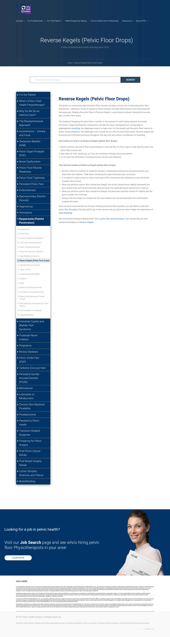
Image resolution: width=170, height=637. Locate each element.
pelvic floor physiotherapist (113, 219)
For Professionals (35, 21)
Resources (127, 21)
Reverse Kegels (87, 222)
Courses (19, 21)
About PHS (141, 21)
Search (130, 79)
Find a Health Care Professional (104, 21)
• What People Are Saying (76, 21)
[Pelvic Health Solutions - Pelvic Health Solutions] (23, 11)
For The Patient (53, 21)
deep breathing (65, 213)
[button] (18, 557)
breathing (76, 128)
